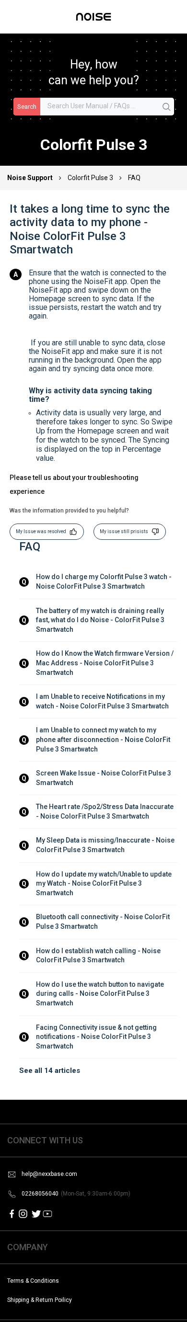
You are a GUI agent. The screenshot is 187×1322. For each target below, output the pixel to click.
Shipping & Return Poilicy (39, 1300)
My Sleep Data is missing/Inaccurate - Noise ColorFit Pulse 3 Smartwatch (106, 845)
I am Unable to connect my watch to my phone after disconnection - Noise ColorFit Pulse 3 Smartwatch (104, 739)
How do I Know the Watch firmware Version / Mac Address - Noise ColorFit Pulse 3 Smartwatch (105, 663)
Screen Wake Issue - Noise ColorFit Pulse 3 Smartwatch (104, 777)
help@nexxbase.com (49, 1174)
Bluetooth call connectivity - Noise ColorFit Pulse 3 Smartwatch (103, 921)
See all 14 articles (49, 1070)
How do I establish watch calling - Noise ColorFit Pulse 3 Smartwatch (99, 955)
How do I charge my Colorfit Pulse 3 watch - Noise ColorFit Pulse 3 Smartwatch (104, 581)
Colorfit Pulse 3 (90, 178)
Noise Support (30, 178)
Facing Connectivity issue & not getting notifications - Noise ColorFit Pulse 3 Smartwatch (97, 1037)
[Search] (167, 107)
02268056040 (76, 1193)
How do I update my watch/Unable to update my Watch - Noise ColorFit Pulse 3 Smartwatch (104, 883)
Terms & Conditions (33, 1280)
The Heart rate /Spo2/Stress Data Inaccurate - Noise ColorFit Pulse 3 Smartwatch (105, 811)
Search (26, 106)
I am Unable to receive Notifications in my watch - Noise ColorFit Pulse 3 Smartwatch (102, 701)
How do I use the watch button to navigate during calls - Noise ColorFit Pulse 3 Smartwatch (100, 993)
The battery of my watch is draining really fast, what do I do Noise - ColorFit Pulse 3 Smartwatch (101, 620)
